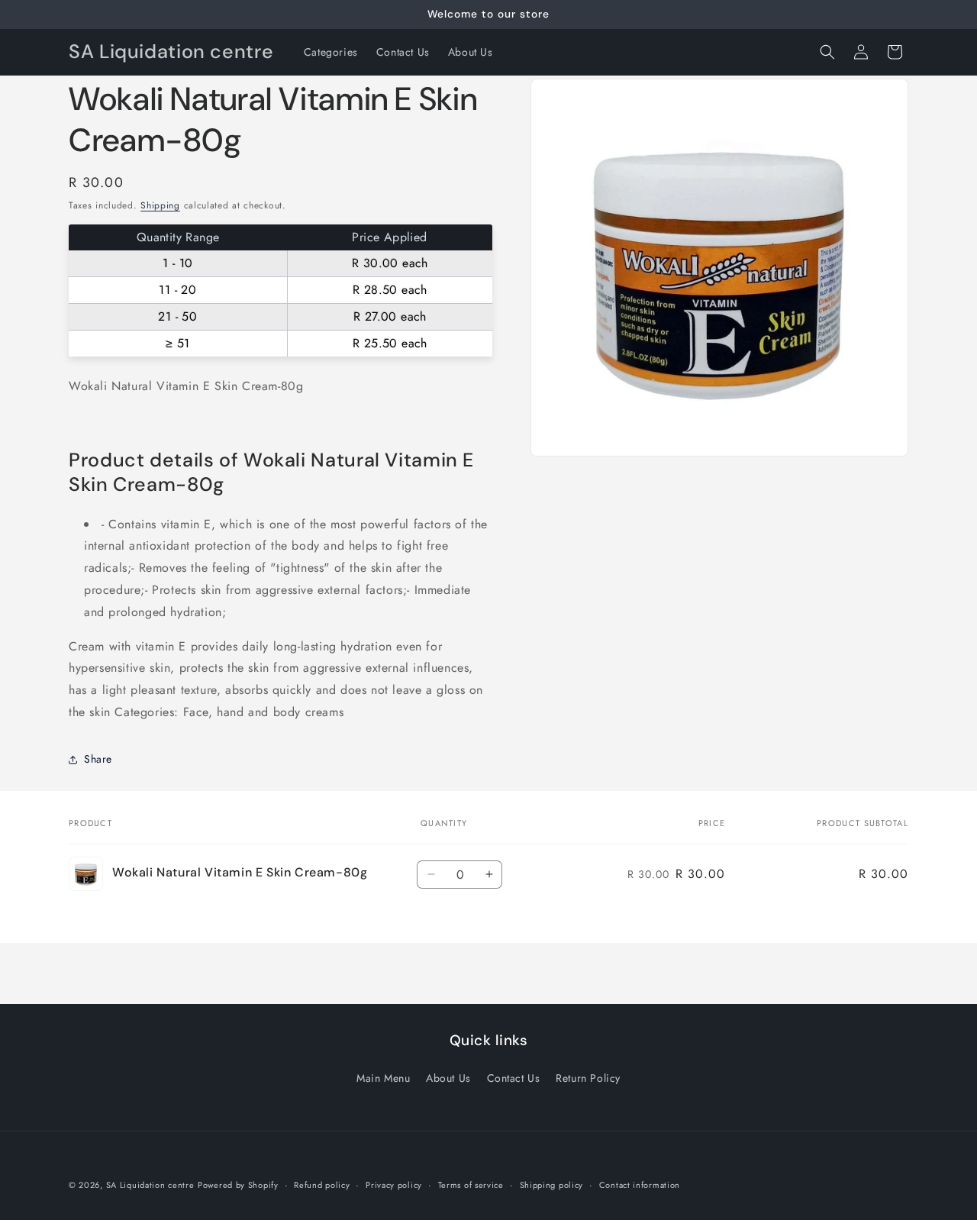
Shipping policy (552, 1184)
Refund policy (322, 1184)
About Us (448, 1078)
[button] (827, 52)
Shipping (160, 205)
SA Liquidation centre (150, 1185)
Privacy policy (394, 1184)
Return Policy (588, 1078)
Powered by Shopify (238, 1185)
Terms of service (471, 1184)
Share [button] (98, 759)
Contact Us (513, 1078)
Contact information (639, 1184)
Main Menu (383, 1078)
